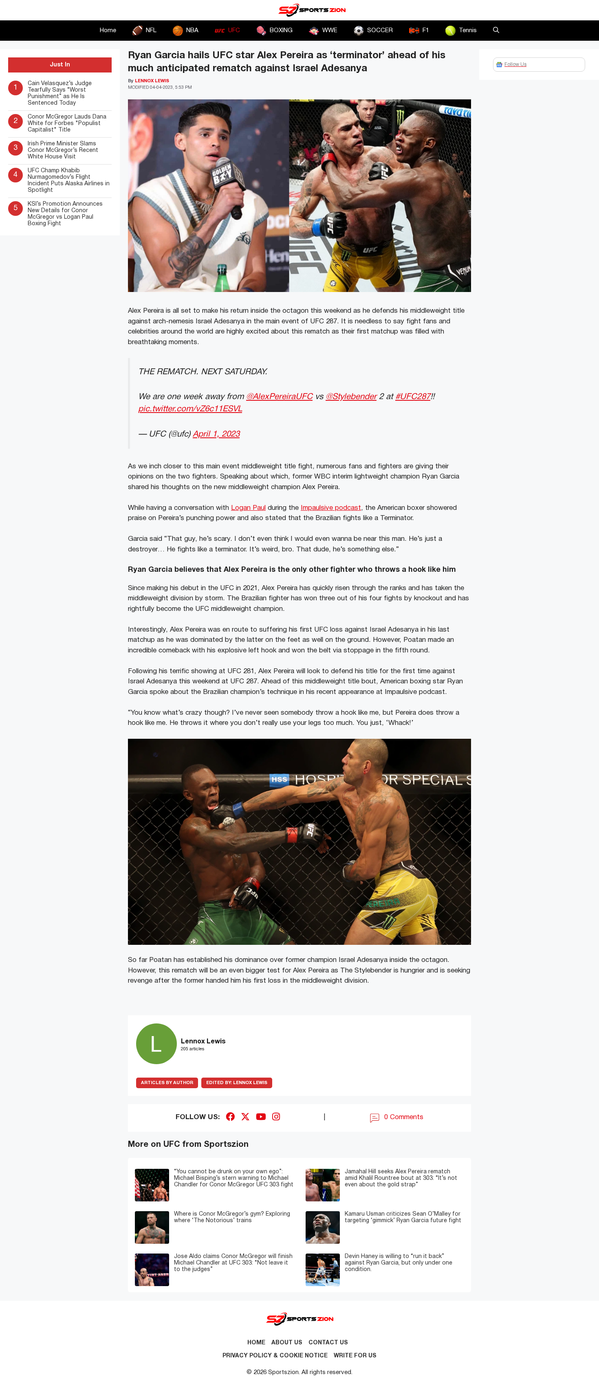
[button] (496, 30)
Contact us (328, 1343)
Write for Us (355, 1356)
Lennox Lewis (236, 1083)
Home (108, 30)
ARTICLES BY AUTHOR (167, 1083)
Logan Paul (248, 508)
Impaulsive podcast (331, 508)
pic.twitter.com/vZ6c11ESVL (190, 409)
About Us (286, 1343)
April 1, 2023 (216, 434)
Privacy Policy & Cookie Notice (275, 1356)
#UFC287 (412, 397)
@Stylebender (351, 397)
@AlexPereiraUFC (279, 397)
